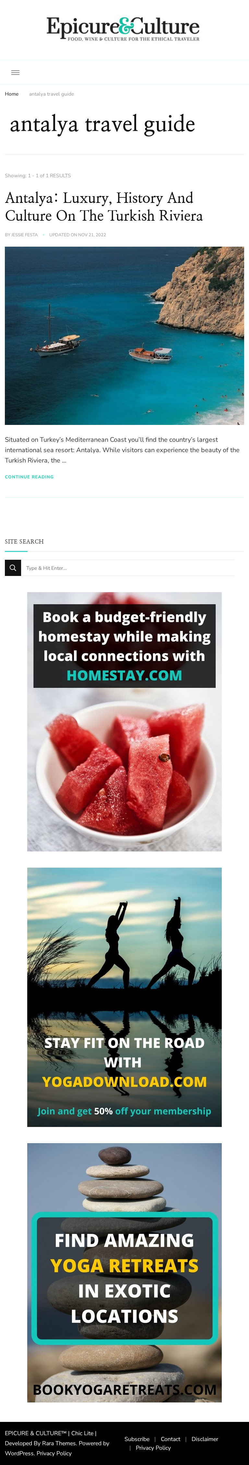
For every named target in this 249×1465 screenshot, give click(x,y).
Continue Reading (29, 477)
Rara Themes (59, 1443)
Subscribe (136, 1439)
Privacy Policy (54, 1453)
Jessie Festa (24, 235)
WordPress (19, 1453)
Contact (170, 1439)
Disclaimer (205, 1439)
